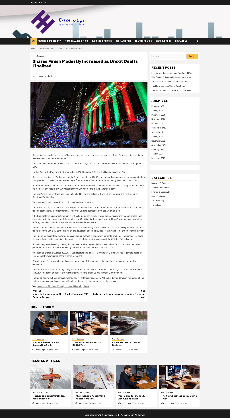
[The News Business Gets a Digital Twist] (89, 323)
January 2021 (157, 154)
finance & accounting (76, 41)
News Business (163, 41)
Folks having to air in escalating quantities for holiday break (119, 294)
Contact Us (181, 41)
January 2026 (157, 110)
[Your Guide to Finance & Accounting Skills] (49, 323)
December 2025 (158, 115)
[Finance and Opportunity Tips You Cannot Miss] (50, 377)
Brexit (40, 286)
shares (86, 286)
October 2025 (157, 123)
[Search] (197, 41)
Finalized (52, 286)
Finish (60, 286)
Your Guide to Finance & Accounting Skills (45, 344)
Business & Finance (102, 41)
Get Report (77, 253)
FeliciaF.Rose (51, 76)
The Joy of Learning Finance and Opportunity (171, 90)
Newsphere (126, 415)
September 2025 (158, 128)
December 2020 (158, 158)
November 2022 (158, 141)
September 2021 (158, 145)
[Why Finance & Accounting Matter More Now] (93, 377)
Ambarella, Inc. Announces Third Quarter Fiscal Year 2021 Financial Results (60, 294)
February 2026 (157, 106)
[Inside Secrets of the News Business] (128, 323)
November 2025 (158, 119)
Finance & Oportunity (49, 41)
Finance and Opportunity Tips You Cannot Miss (171, 73)
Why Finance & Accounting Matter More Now (171, 77)
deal (45, 286)
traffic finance (143, 41)
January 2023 (157, 136)
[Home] (33, 41)
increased (68, 286)
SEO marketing (123, 41)
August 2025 (157, 132)
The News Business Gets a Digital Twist (168, 86)
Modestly (77, 286)
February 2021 (157, 149)
